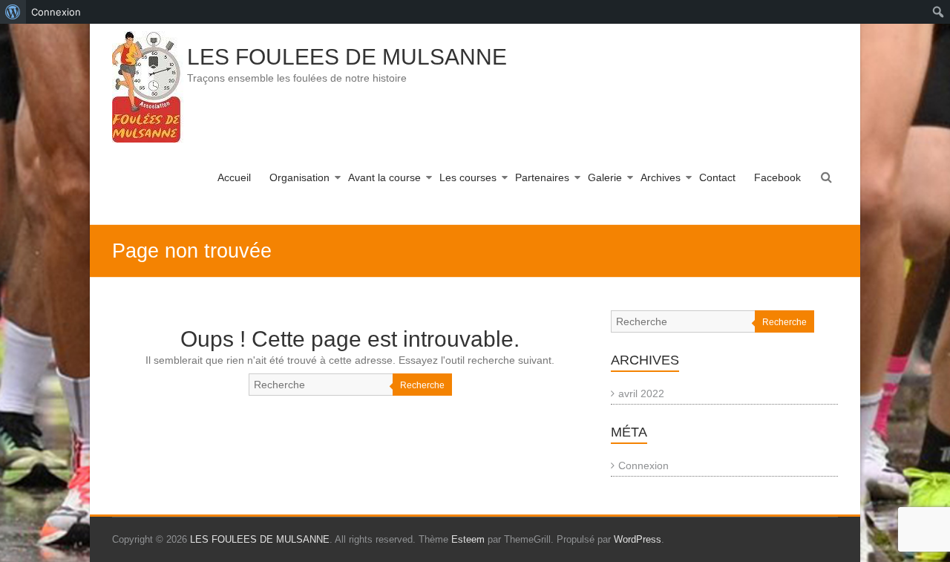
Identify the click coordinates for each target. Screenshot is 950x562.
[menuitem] (13, 12)
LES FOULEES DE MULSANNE (347, 57)
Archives (661, 177)
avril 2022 (641, 393)
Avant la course (384, 177)
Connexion (643, 465)
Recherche (422, 385)
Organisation (299, 177)
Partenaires (542, 177)
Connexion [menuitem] (56, 12)
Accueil (234, 177)
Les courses (468, 177)
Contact (717, 177)
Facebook (777, 177)
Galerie (605, 177)
